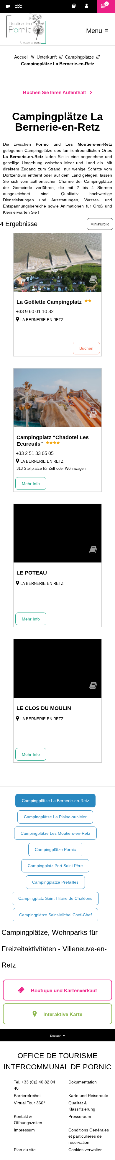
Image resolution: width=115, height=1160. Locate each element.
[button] (106, 6)
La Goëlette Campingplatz (49, 302)
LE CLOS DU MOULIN (44, 708)
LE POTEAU (32, 573)
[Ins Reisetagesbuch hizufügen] (93, 281)
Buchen (86, 348)
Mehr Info (31, 483)
